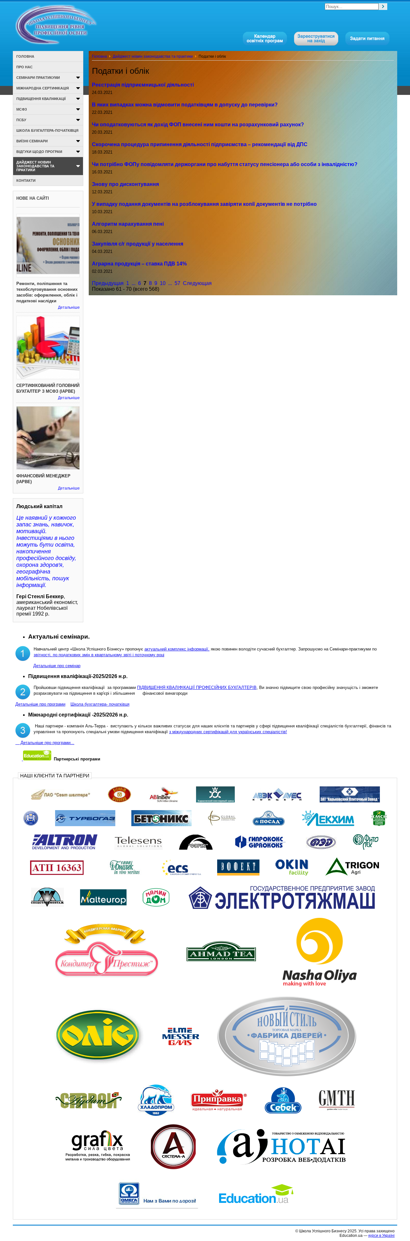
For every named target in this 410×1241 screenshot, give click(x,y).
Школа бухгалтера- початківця (99, 704)
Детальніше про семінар (56, 665)
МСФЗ (21, 109)
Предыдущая (108, 283)
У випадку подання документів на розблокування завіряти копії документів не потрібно (204, 204)
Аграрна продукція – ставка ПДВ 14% (139, 263)
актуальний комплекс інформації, (176, 649)
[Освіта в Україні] (36, 759)
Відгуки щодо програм (39, 152)
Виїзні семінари (32, 141)
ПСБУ (21, 120)
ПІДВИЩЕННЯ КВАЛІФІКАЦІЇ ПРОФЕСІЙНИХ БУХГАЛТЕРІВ (197, 687)
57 (177, 283)
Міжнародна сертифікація (42, 88)
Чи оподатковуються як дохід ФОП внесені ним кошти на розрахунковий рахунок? (198, 124)
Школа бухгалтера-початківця (47, 130)
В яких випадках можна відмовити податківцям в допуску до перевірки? (185, 104)
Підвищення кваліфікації (41, 99)
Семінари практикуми (38, 78)
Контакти (26, 180)
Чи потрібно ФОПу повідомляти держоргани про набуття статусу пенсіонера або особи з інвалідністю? (224, 164)
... (133, 283)
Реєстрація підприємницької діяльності (143, 85)
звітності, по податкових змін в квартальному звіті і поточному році (99, 654)
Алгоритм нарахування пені (128, 224)
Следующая (197, 283)
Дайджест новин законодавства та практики (153, 56)
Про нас (24, 67)
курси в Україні (381, 1235)
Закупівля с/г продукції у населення (137, 244)
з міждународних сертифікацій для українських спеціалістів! (228, 731)
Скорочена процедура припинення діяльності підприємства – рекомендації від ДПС (200, 144)
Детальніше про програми (40, 704)
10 (163, 283)
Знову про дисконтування (125, 184)
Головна (99, 56)
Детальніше (69, 307)
